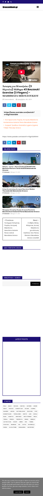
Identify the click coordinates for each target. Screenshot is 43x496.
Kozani (27, 408)
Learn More (18, 492)
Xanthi (25, 414)
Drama (26, 419)
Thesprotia (19, 419)
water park (31, 427)
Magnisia (13, 424)
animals (32, 419)
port (36, 411)
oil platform (12, 427)
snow (4, 408)
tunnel (31, 421)
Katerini (29, 406)
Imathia (22, 406)
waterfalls (31, 424)
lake (30, 414)
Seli (19, 424)
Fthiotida (6, 424)
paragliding (22, 427)
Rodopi (15, 421)
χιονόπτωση (19, 408)
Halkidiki (5, 411)
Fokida (5, 427)
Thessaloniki (17, 414)
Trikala (5, 419)
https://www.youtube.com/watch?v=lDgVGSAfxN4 (20, 137)
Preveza (12, 419)
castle (24, 424)
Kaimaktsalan (7, 414)
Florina (33, 408)
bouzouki (30, 411)
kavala (35, 414)
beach (10, 406)
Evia (26, 421)
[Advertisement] (21, 35)
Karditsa (11, 416)
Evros (35, 416)
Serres (21, 421)
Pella (4, 406)
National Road (20, 411)
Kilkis (4, 416)
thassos (11, 408)
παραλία (16, 406)
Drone (35, 406)
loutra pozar (7, 421)
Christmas (19, 416)
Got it (27, 492)
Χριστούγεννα (28, 416)
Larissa (12, 411)
